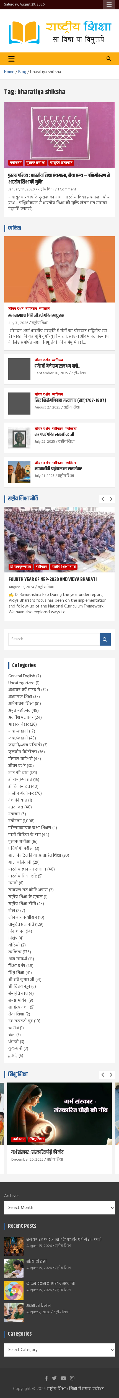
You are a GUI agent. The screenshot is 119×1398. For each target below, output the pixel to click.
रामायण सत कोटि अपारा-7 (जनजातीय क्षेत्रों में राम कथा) (64, 1239)
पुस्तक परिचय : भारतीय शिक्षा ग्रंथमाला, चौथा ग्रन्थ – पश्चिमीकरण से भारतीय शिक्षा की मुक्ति (59, 179)
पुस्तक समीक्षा (35, 163)
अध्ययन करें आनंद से (24, 690)
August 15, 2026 (39, 1246)
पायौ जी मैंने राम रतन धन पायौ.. (57, 366)
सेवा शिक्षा (16, 1014)
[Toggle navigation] (11, 58)
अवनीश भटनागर (20, 717)
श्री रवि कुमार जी (21, 980)
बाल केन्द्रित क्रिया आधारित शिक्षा (34, 855)
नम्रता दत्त (15, 807)
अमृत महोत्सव (19, 710)
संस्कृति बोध (18, 993)
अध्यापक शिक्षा (20, 697)
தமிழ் (12, 1055)
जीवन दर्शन (16, 309)
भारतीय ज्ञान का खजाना (27, 869)
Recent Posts (22, 1226)
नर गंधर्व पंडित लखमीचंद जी (54, 434)
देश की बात (17, 800)
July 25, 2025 (45, 442)
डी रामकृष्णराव (20, 567)
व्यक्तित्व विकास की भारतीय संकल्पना (50, 1283)
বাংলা (11, 1035)
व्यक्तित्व (14, 228)
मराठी (13, 883)
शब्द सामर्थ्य (17, 959)
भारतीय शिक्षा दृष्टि (22, 876)
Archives (12, 1196)
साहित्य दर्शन (18, 1007)
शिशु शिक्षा (16, 973)
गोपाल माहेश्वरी (20, 759)
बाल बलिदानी (20, 862)
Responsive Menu (109, 4)
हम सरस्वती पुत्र (20, 1021)
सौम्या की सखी (36, 1261)
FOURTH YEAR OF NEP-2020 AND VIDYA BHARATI (53, 579)
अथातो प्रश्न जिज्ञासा (38, 1305)
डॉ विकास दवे (19, 786)
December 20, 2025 (27, 1159)
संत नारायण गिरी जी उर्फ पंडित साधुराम (36, 316)
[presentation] (103, 499)
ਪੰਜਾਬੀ (13, 1042)
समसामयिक (17, 1000)
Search (105, 639)
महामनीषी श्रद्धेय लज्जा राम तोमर (58, 469)
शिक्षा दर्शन (16, 966)
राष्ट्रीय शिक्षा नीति (23, 499)
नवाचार (14, 814)
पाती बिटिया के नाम (24, 835)
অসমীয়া (13, 1028)
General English (21, 676)
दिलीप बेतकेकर (21, 793)
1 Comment (67, 189)
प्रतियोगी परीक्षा (21, 848)
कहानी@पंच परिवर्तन (25, 745)
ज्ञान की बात (18, 773)
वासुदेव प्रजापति (61, 163)
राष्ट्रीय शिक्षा (46, 189)
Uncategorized (21, 683)
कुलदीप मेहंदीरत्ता (22, 752)
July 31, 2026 (18, 323)
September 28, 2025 (51, 373)
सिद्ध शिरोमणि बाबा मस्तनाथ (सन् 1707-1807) (70, 400)
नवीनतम (16, 163)
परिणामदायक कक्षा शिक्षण (29, 828)
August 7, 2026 (38, 1312)
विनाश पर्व (16, 931)
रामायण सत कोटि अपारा (28, 890)
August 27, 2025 (47, 407)
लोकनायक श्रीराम (22, 917)
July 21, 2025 (45, 476)
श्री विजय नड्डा (19, 986)
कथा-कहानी (18, 731)
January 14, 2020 (21, 189)
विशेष (12, 938)
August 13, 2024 (21, 587)
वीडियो (14, 945)
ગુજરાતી (15, 1049)
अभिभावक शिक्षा (21, 704)
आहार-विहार (18, 724)
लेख (11, 911)
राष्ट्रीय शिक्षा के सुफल (25, 897)
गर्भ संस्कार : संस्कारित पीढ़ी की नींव (37, 1152)
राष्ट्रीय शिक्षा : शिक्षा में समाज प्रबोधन (75, 1389)
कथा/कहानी (18, 738)
